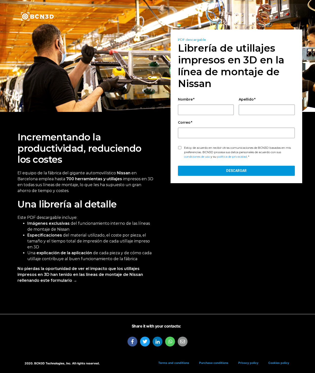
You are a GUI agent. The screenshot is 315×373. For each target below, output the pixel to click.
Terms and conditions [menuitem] (173, 363)
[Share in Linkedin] (157, 341)
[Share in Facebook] (132, 341)
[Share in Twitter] (145, 341)
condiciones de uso (197, 156)
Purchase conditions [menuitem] (213, 363)
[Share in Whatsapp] (170, 341)
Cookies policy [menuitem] (278, 363)
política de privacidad (232, 156)
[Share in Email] (183, 341)
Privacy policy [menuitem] (248, 363)
